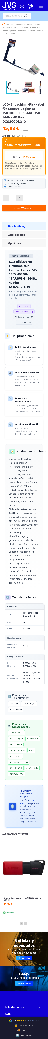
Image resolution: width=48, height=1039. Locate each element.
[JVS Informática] (9, 6)
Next (25, 923)
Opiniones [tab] (14, 243)
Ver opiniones (24, 983)
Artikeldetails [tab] (16, 234)
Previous (21, 923)
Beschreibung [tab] (16, 226)
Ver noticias (24, 958)
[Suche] (26, 16)
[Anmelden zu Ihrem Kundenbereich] (22, 7)
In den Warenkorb (24, 208)
